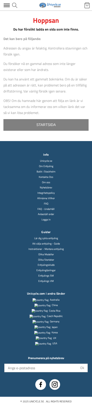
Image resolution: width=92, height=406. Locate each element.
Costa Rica (54, 311)
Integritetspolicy (46, 193)
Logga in (46, 219)
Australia (54, 300)
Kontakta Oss (46, 177)
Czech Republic (55, 316)
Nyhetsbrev (46, 187)
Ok (82, 367)
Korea (55, 332)
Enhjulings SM (46, 276)
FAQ (46, 204)
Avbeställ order (46, 214)
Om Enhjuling (46, 166)
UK (54, 338)
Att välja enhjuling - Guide (46, 244)
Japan (55, 327)
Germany (54, 321)
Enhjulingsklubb (46, 265)
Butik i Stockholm (46, 172)
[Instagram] (54, 384)
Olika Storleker (46, 260)
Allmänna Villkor (46, 198)
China (55, 305)
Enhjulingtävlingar (46, 270)
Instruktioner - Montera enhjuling (46, 249)
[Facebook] (40, 384)
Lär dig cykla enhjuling (46, 238)
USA (54, 343)
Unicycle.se (46, 161)
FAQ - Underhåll (46, 209)
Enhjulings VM (46, 281)
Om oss (46, 182)
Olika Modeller (46, 254)
